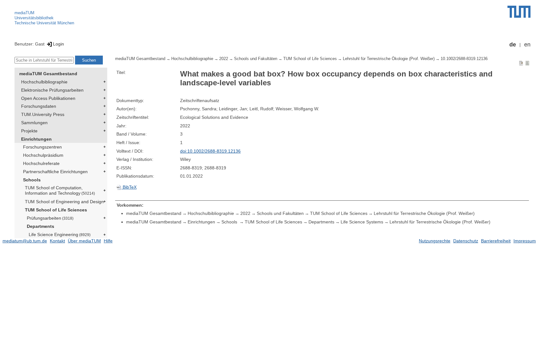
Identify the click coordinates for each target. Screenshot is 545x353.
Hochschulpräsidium (43, 155)
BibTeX (129, 187)
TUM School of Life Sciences (56, 209)
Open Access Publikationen (48, 98)
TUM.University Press (42, 114)
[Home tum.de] (518, 12)
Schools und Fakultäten (255, 59)
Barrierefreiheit (496, 240)
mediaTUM (24, 12)
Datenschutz (465, 240)
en (527, 44)
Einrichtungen (36, 139)
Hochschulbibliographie (44, 81)
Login (58, 43)
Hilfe (108, 240)
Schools (32, 179)
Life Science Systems (362, 221)
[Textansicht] (527, 63)
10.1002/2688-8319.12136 (464, 59)
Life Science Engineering (60, 234)
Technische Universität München (44, 23)
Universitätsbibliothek (34, 17)
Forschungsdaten (38, 106)
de (512, 44)
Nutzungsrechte (434, 240)
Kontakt (57, 240)
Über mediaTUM (84, 240)
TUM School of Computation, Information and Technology (60, 190)
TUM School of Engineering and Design (64, 201)
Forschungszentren (42, 146)
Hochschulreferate (41, 163)
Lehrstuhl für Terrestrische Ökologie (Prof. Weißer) (389, 59)
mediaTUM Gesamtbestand (48, 73)
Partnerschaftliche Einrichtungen (55, 171)
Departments (40, 226)
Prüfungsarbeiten (50, 218)
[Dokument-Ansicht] (521, 63)
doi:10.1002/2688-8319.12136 (210, 151)
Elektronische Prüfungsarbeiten (52, 90)
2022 (223, 59)
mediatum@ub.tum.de (25, 240)
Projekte (29, 130)
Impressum (524, 240)
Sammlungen (34, 122)
